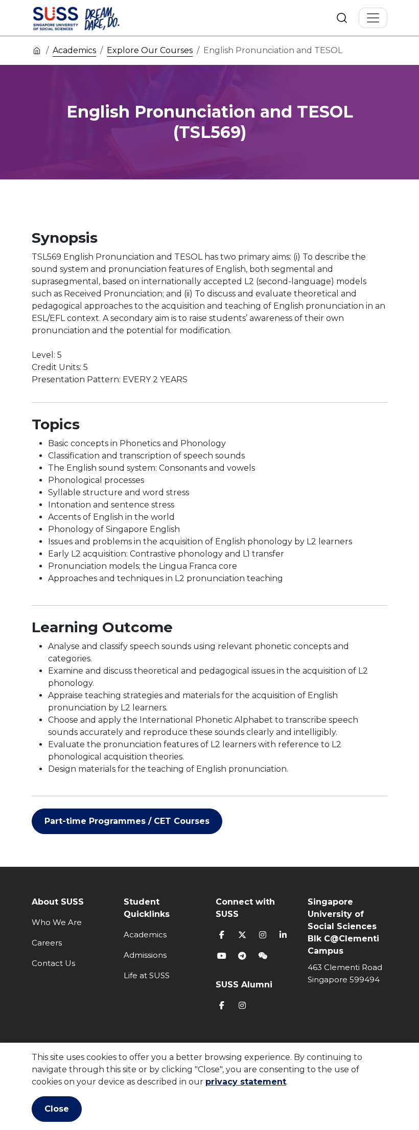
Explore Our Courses (150, 50)
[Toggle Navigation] (373, 18)
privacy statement (245, 1082)
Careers (47, 943)
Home (37, 50)
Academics (74, 50)
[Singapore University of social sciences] (93, 18)
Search (342, 18)
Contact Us (53, 963)
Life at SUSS (147, 975)
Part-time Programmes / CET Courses (127, 821)
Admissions (145, 955)
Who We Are (57, 922)
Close (56, 1109)
